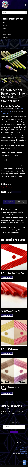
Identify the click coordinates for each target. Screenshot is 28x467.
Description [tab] (8, 202)
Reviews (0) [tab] (20, 202)
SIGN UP (14, 432)
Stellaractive (23, 453)
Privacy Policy (23, 451)
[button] (23, 52)
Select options (7, 277)
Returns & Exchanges (21, 449)
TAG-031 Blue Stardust (11, 114)
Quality (3, 160)
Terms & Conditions (21, 447)
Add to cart (16, 192)
